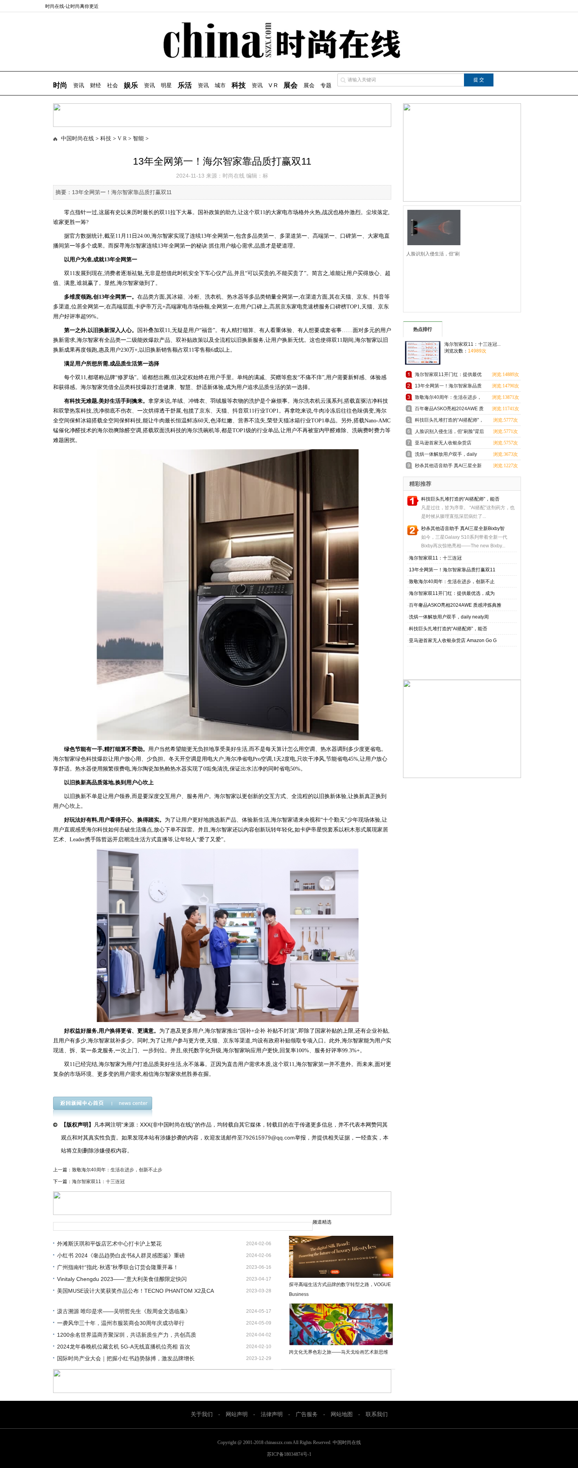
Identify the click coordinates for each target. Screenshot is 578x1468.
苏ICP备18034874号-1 (289, 1454)
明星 (166, 85)
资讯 (78, 85)
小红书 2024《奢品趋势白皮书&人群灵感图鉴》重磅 (121, 1255)
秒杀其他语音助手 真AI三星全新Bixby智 (462, 528)
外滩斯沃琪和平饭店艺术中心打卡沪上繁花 (109, 1243)
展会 (309, 85)
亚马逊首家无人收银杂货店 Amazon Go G (453, 640)
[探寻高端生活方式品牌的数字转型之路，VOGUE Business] (341, 1257)
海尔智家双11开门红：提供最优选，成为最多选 (448, 376)
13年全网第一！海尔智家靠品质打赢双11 (448, 387)
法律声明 (272, 1414)
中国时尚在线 (77, 138)
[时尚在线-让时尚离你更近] (289, 57)
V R (273, 85)
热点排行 (422, 329)
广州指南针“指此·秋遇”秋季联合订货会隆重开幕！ (118, 1267)
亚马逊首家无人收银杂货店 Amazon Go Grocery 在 (443, 444)
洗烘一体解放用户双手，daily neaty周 (449, 617)
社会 (112, 85)
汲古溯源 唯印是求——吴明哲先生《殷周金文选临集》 (124, 1311)
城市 (220, 85)
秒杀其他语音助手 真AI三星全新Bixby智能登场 (448, 467)
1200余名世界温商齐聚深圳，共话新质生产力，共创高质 (126, 1335)
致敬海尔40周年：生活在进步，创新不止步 (117, 1170)
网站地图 (342, 1414)
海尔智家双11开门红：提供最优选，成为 (452, 593)
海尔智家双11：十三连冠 (98, 1181)
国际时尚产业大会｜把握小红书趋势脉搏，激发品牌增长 (126, 1358)
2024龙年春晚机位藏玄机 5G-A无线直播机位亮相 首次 (123, 1346)
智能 (138, 138)
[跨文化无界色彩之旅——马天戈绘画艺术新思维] (341, 1324)
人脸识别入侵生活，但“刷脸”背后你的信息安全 (449, 433)
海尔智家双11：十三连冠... (472, 344)
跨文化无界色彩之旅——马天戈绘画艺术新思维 (338, 1352)
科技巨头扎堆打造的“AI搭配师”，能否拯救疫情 (449, 421)
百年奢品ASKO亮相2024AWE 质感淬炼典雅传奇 (449, 410)
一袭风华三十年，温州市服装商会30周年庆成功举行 (120, 1323)
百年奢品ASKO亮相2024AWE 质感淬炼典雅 (455, 605)
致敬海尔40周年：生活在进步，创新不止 (452, 581)
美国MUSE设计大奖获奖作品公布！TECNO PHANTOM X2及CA (135, 1291)
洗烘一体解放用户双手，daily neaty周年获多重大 (446, 455)
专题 (325, 85)
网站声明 (237, 1414)
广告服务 (307, 1414)
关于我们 (202, 1414)
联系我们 (377, 1414)
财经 (95, 85)
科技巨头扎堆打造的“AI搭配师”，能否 (460, 499)
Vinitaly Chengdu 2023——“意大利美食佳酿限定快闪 (122, 1279)
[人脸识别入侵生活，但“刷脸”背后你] (431, 226)
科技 (105, 138)
